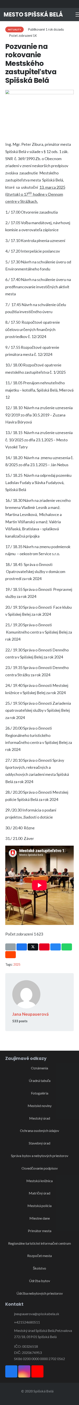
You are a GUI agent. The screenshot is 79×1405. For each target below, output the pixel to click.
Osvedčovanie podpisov (40, 1168)
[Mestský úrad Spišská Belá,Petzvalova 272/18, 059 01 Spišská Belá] (9, 1333)
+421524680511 (27, 1322)
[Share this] (21, 946)
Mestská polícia (39, 1205)
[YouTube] (71, 4)
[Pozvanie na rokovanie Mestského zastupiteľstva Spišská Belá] (39, 93)
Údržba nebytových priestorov (39, 1293)
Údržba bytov (39, 1281)
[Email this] (10, 946)
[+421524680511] (9, 1322)
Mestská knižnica (39, 1181)
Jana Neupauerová (30, 1014)
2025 (16, 964)
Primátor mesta (39, 1231)
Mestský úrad (39, 1118)
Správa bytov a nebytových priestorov (39, 1156)
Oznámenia (39, 1068)
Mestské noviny (40, 1106)
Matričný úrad (39, 1193)
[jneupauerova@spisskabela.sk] (9, 1314)
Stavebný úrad (39, 1143)
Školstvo (39, 1268)
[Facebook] (56, 4)
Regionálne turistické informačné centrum (39, 1243)
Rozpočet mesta (39, 1255)
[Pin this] (44, 946)
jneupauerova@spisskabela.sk (36, 1314)
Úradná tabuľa (39, 1080)
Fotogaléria (39, 1093)
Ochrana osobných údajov (39, 1130)
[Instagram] (64, 4)
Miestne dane (39, 1218)
